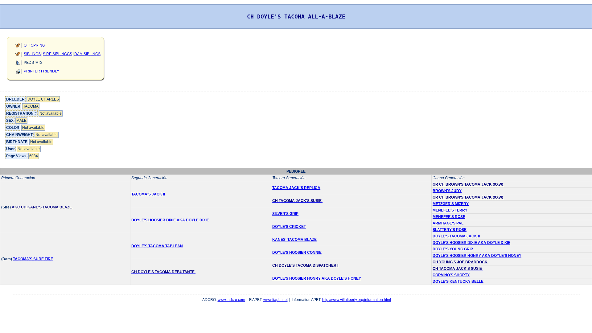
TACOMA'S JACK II (148, 194)
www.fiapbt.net (275, 300)
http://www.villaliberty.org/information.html (356, 300)
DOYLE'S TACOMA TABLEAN (157, 246)
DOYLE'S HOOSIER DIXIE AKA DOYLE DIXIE (170, 220)
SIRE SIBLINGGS (57, 54)
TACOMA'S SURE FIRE (33, 259)
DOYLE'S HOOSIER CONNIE (297, 252)
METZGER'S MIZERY (451, 204)
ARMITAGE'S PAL (448, 223)
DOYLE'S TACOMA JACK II (456, 236)
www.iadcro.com (231, 300)
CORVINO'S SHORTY (451, 275)
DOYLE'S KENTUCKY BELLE (458, 281)
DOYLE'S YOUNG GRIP (453, 249)
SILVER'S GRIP (285, 214)
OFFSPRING (34, 45)
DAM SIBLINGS (87, 54)
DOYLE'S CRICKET (289, 226)
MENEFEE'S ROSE (449, 217)
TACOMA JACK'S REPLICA (296, 188)
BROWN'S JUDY (447, 191)
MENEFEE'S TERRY (450, 210)
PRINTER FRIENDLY (41, 71)
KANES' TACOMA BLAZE (294, 239)
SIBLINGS (32, 54)
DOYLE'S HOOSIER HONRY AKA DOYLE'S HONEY (477, 255)
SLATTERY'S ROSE (450, 230)
